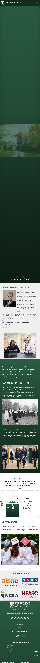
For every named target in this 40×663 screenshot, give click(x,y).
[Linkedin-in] (21, 618)
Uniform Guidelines (10, 653)
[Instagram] (24, 618)
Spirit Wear (9, 656)
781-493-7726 (22, 636)
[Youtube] (18, 618)
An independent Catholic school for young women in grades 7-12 (15, 3)
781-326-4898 (22, 635)
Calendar (8, 658)
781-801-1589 (22, 638)
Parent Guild (9, 649)
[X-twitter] (15, 618)
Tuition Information (10, 651)
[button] (19, 488)
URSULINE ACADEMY (13, 3)
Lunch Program (10, 647)
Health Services (10, 645)
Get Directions (20, 627)
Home (17, 276)
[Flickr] (27, 618)
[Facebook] (12, 618)
